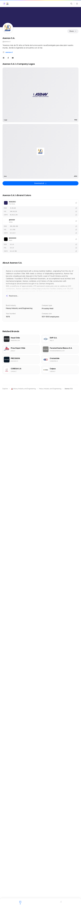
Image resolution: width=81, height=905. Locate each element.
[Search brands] (71, 3)
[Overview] (20, 901)
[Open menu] (77, 3)
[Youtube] (13, 57)
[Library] (60, 901)
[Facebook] (8, 57)
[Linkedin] (4, 57)
